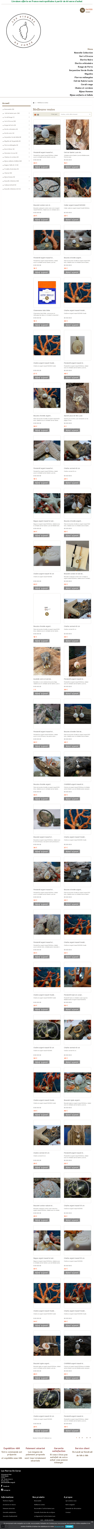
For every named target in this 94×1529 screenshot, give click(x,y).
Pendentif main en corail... (73, 995)
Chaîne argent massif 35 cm (43, 574)
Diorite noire (9, 133)
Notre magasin (70, 1504)
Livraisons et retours (9, 1504)
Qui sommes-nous (71, 1501)
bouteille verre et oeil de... (42, 679)
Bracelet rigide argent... (72, 1100)
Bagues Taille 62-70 (11, 165)
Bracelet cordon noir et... (42, 205)
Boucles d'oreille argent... (73, 258)
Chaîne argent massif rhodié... (75, 310)
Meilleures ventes (39, 1504)
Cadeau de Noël (10, 185)
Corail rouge (87, 84)
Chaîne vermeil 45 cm (41, 1153)
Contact (68, 1512)
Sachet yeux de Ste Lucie (73, 416)
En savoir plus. (59, 1526)
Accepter (69, 1526)
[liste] (38, 114)
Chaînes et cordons (11, 157)
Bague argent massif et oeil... (44, 521)
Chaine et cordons (84, 88)
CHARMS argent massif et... (74, 784)
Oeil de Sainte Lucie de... (73, 152)
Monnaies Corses (10, 153)
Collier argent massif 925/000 (74, 205)
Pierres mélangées (84, 77)
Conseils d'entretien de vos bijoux (44, 1512)
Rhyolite (89, 74)
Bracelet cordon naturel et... (43, 1206)
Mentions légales (8, 1501)
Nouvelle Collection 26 (12, 189)
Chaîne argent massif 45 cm (43, 1416)
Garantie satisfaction (9, 1512)
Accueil (5, 103)
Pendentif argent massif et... (43, 152)
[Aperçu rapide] (47, 140)
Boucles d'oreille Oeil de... (73, 732)
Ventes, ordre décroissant (76, 114)
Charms (7, 173)
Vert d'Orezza (86, 56)
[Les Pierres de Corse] (23, 30)
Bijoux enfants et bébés (81, 95)
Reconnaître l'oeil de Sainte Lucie (44, 1508)
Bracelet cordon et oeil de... (74, 574)
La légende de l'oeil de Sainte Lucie (44, 1516)
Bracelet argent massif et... (43, 837)
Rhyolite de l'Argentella (12, 141)
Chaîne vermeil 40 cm (72, 468)
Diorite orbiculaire (84, 63)
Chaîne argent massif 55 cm (74, 1258)
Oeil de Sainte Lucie (83, 81)
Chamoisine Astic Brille (41, 310)
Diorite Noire (86, 59)
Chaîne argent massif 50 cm (43, 1048)
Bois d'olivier (9, 149)
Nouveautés (9, 109)
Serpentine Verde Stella (81, 70)
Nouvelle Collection (83, 52)
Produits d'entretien (11, 169)
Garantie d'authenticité (10, 1516)
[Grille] (35, 114)
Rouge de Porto (85, 66)
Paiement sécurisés (9, 1508)
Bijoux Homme (86, 91)
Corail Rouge (9, 117)
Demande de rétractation (73, 1508)
